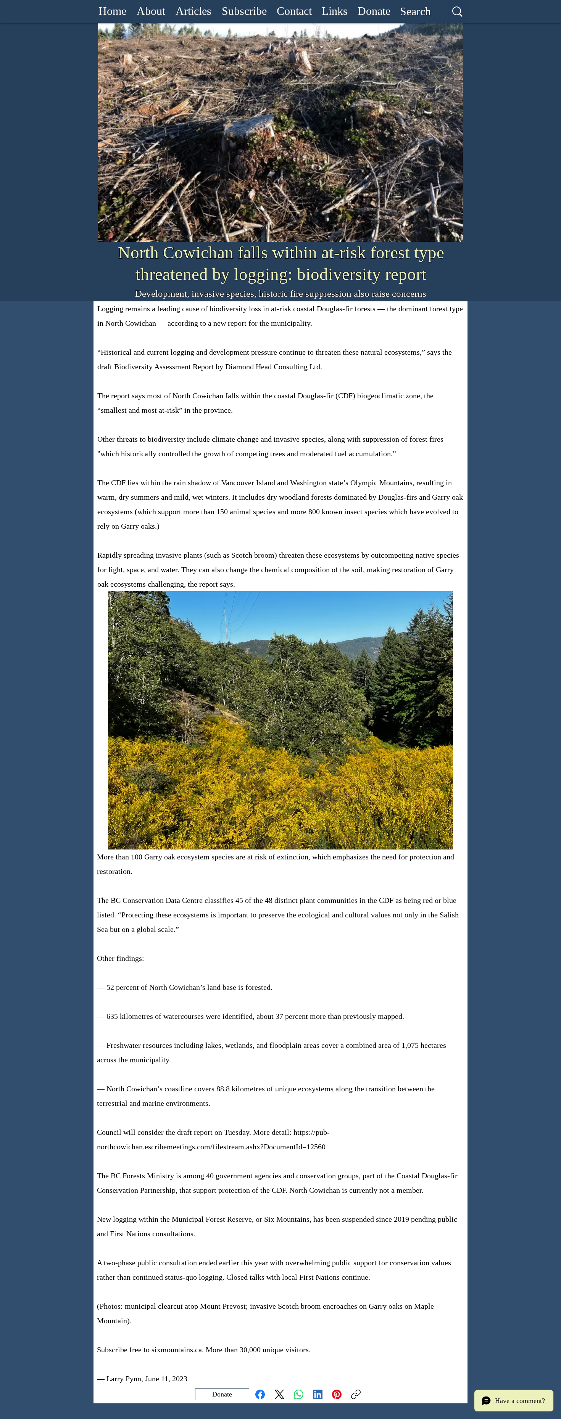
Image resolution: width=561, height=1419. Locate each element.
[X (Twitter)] (279, 1394)
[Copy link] (356, 1394)
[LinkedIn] (317, 1394)
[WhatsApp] (298, 1394)
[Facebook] (260, 1394)
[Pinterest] (337, 1394)
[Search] (457, 11)
